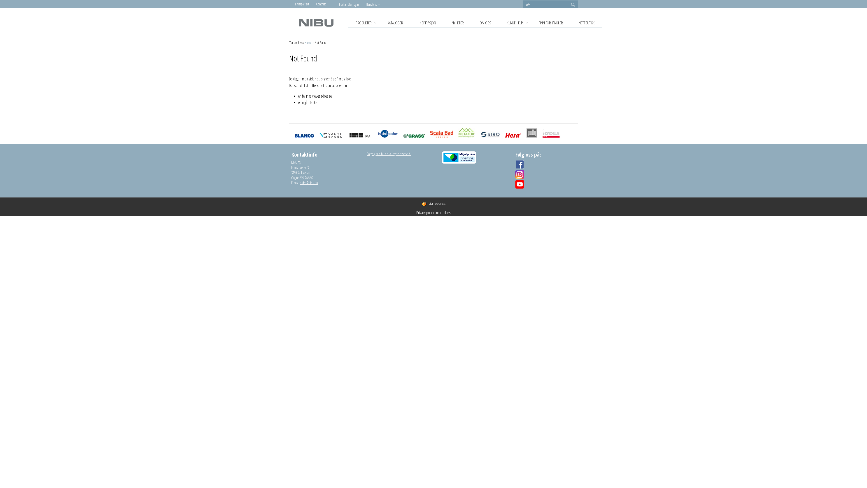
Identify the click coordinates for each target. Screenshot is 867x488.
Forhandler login (349, 4)
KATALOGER (395, 23)
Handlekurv (373, 4)
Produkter (364, 23)
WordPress (436, 204)
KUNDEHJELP (515, 23)
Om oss (485, 23)
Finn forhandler (551, 23)
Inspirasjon (427, 23)
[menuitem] (352, 4)
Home (308, 42)
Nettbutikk (586, 23)
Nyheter (458, 23)
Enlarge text (302, 4)
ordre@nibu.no (309, 182)
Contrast (321, 4)
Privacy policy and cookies (433, 212)
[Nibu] (316, 22)
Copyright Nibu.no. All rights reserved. (389, 153)
